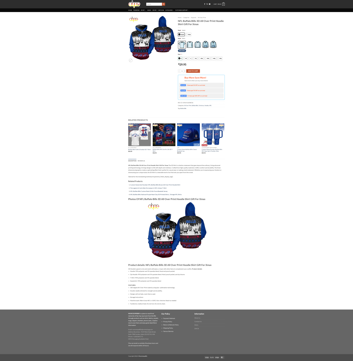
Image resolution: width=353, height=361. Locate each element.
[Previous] (128, 141)
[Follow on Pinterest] (209, 4)
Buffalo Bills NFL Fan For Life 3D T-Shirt (163, 150)
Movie (154, 10)
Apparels (193, 17)
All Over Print (202, 17)
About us (197, 318)
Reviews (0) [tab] (141, 161)
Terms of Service (168, 331)
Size (179, 54)
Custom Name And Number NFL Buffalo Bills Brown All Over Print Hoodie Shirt (155, 185)
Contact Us (198, 321)
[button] (219, 4)
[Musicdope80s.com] (135, 4)
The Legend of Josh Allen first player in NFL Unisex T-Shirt (148, 188)
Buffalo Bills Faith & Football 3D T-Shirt (139, 149)
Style (179, 30)
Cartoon (161, 10)
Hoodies (207, 105)
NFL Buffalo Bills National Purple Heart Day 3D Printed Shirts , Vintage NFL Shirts (156, 194)
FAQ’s (196, 325)
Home (130, 10)
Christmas (201, 105)
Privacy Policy (167, 321)
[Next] (224, 141)
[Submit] (163, 4)
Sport (143, 10)
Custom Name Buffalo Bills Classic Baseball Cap (187, 150)
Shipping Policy (168, 328)
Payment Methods (169, 318)
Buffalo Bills (195, 105)
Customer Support (181, 10)
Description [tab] (132, 161)
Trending (136, 10)
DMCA (196, 328)
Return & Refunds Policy (171, 325)
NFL (210, 105)
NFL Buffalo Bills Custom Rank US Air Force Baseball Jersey (148, 191)
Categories (169, 10)
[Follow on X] (207, 4)
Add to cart (193, 71)
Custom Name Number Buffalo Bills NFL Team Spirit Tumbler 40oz (212, 150)
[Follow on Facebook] (204, 4)
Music (149, 10)
